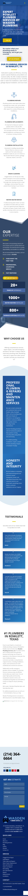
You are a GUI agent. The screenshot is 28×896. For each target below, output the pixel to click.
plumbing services (16, 78)
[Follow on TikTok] (7, 770)
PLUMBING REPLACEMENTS (14, 122)
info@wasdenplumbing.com (10, 889)
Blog (4, 844)
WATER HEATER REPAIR (14, 200)
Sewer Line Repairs (7, 867)
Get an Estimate (14, 59)
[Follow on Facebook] (4, 770)
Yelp (20, 693)
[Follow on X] (18, 770)
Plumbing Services (7, 842)
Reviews (5, 848)
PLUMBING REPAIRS (14, 100)
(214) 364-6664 (12, 756)
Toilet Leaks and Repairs (9, 861)
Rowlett (8, 412)
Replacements (6, 874)
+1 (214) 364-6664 (7, 693)
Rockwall (16, 412)
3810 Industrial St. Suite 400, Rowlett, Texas (14, 698)
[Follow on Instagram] (15, 770)
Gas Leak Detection (8, 870)
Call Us (8, 40)
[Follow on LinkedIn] (10, 770)
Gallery (4, 846)
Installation (5, 876)
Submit (22, 806)
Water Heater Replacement (10, 863)
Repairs (5, 872)
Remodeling (6, 868)
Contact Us (5, 850)
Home (4, 839)
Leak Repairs (6, 859)
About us (5, 841)
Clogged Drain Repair (8, 857)
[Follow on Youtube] (13, 770)
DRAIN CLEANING (14, 174)
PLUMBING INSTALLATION (14, 145)
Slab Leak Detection (8, 865)
